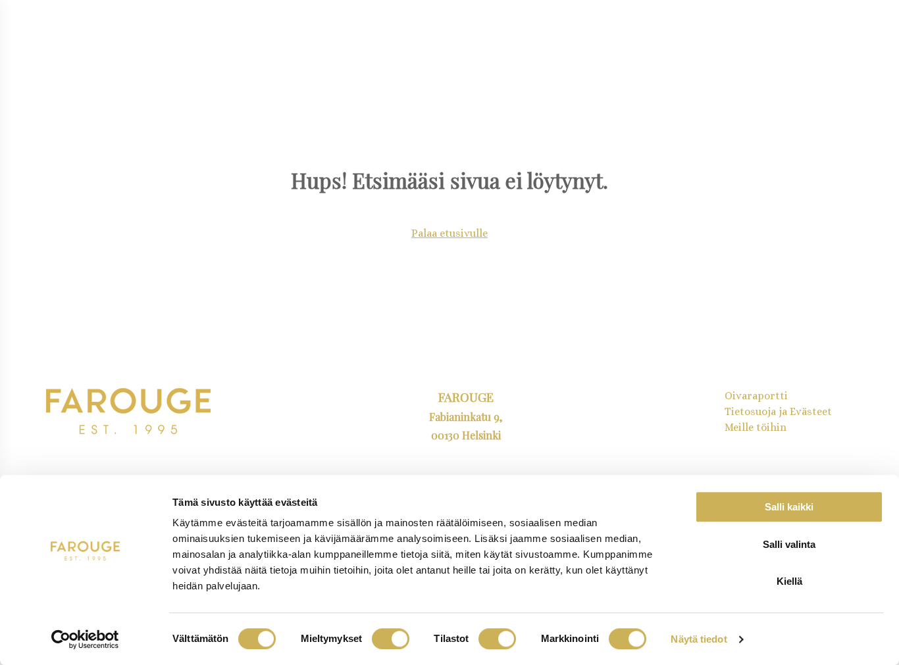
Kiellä (789, 581)
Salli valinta (789, 544)
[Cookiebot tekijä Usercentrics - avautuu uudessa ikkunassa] (85, 639)
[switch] (390, 638)
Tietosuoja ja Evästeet (778, 411)
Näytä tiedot (699, 639)
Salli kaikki (789, 506)
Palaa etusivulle (449, 233)
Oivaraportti (756, 395)
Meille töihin (755, 427)
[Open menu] (45, 39)
